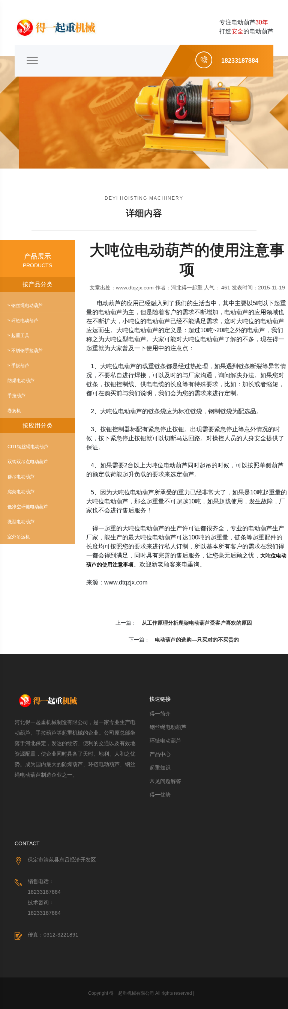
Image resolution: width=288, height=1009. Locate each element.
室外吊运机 (19, 536)
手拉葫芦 (17, 395)
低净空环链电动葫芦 (28, 506)
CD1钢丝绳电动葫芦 (28, 446)
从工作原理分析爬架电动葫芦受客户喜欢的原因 (197, 623)
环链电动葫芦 (165, 741)
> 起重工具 (18, 335)
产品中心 (160, 754)
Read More (44, 149)
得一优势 (160, 795)
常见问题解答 (165, 781)
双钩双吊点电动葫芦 (28, 461)
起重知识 (160, 768)
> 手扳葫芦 (18, 365)
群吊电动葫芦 (21, 476)
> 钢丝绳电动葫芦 (25, 305)
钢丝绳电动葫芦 (168, 727)
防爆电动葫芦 (21, 380)
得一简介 (160, 714)
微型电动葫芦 (21, 521)
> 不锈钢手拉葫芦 (25, 350)
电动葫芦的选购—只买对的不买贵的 (197, 640)
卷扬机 (14, 410)
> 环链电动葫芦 (23, 320)
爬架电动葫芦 (21, 491)
